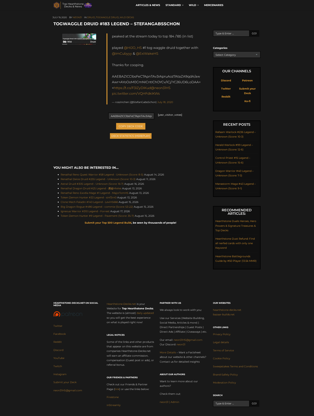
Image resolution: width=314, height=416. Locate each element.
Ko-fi (247, 101)
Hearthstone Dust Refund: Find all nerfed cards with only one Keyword (235, 243)
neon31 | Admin (169, 402)
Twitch (57, 366)
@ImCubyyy (122, 53)
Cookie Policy (221, 358)
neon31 (77, 17)
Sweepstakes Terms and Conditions (235, 366)
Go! (254, 33)
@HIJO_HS (133, 48)
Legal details (221, 342)
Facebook (59, 334)
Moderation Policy (224, 382)
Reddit (226, 96)
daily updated (145, 313)
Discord (226, 80)
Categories (220, 48)
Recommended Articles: (237, 212)
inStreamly (113, 405)
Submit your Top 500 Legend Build (108, 222)
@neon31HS (160, 88)
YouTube (58, 358)
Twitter (226, 88)
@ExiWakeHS (147, 53)
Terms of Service (223, 350)
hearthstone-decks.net (227, 310)
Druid (91, 17)
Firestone (113, 397)
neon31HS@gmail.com (67, 390)
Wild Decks (127, 17)
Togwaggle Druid (107, 17)
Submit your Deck (65, 382)
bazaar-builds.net (224, 314)
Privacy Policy (221, 334)
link (117, 389)
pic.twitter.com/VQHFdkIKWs (136, 93)
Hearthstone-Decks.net (121, 304)
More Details (168, 352)
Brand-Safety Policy (225, 374)
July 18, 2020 (165, 102)
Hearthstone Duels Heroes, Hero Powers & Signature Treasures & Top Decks (235, 225)
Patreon (247, 80)
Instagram (60, 374)
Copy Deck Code (131, 126)
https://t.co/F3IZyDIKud (132, 88)
